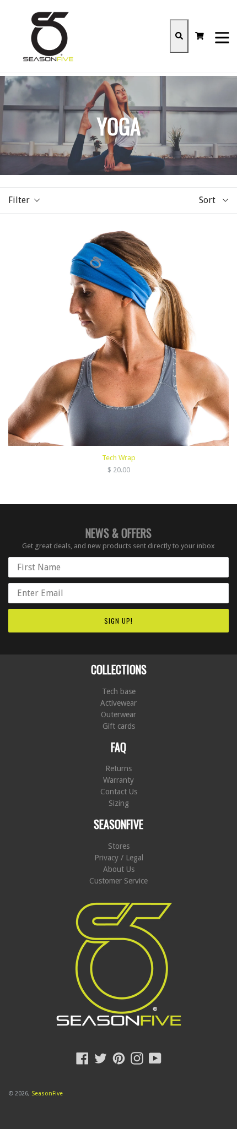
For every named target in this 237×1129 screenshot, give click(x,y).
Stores (119, 846)
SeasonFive (47, 1093)
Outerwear (118, 714)
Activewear (118, 703)
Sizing (119, 803)
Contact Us (118, 791)
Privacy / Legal (118, 857)
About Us (118, 869)
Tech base (119, 691)
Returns (118, 768)
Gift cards (119, 726)
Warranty (118, 780)
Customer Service (118, 880)
